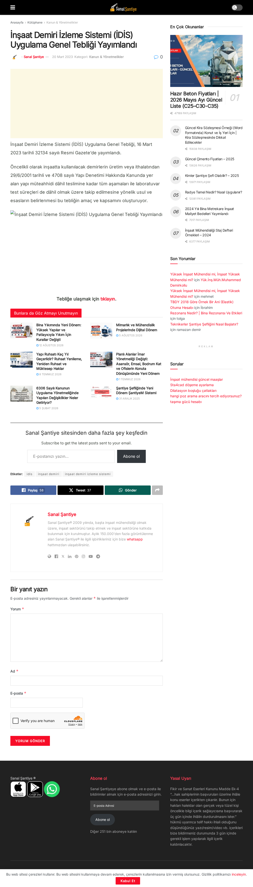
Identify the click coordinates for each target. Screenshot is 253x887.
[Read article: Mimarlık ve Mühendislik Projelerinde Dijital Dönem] (101, 330)
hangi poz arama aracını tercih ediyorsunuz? (206, 396)
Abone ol (131, 456)
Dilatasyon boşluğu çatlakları (193, 390)
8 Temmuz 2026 (50, 374)
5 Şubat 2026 (48, 408)
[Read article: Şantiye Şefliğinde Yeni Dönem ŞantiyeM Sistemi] (101, 394)
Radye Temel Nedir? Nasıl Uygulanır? (213, 192)
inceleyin (239, 874)
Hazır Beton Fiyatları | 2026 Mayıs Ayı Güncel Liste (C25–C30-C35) (196, 100)
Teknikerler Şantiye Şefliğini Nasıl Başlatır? (204, 324)
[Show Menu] (12, 7)
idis (29, 474)
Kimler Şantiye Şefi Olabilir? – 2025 (212, 175)
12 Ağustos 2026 (51, 345)
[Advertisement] (86, 103)
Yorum (17, 609)
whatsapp (135, 539)
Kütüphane (34, 22)
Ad (14, 671)
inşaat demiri (48, 474)
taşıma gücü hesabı (186, 402)
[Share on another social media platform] (157, 490)
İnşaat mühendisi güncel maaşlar (196, 379)
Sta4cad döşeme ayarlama (192, 385)
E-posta (18, 693)
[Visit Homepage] (123, 7)
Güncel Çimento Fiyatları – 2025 (209, 159)
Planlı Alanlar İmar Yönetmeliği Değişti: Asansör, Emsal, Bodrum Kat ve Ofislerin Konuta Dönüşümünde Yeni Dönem (138, 364)
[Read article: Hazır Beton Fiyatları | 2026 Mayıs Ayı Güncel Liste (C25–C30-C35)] (206, 61)
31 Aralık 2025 (129, 398)
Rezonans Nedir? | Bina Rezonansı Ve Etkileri (206, 313)
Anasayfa (16, 22)
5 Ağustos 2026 (130, 335)
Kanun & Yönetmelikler (62, 22)
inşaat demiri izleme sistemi (88, 474)
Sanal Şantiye (34, 57)
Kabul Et (128, 881)
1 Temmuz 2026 (129, 379)
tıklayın (108, 298)
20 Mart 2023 (62, 57)
